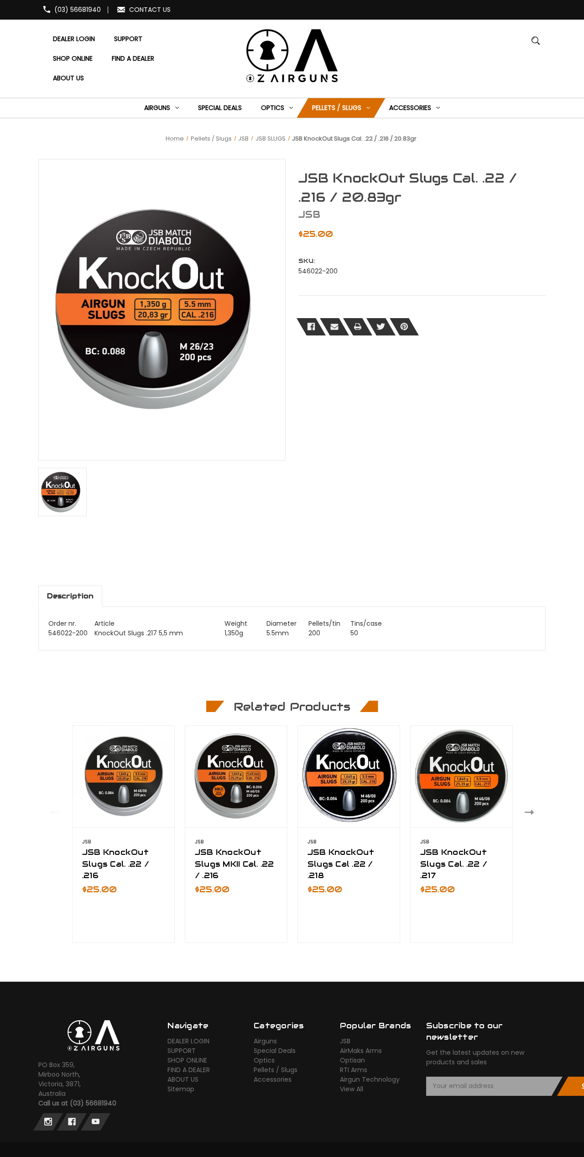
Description (70, 596)
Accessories (273, 1079)
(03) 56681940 (77, 9)
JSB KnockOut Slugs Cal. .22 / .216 (115, 863)
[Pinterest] (404, 326)
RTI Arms (353, 1069)
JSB (345, 1041)
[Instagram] (48, 1121)
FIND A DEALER (188, 1069)
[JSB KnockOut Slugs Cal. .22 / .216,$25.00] (123, 776)
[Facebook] (311, 326)
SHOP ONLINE (187, 1060)
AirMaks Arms (361, 1050)
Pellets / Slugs (275, 1069)
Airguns (265, 1041)
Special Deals (275, 1050)
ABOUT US (182, 1079)
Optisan (352, 1060)
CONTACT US (150, 9)
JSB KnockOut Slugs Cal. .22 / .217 (453, 863)
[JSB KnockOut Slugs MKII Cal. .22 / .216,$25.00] (236, 776)
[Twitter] (381, 326)
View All (351, 1089)
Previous (52, 812)
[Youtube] (95, 1121)
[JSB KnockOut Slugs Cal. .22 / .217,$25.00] (461, 776)
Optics (264, 1060)
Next (531, 812)
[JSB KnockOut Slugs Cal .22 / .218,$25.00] (349, 776)
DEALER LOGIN (188, 1041)
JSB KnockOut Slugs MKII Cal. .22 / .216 (234, 863)
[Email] (334, 326)
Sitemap (180, 1089)
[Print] (357, 326)
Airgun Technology (370, 1079)
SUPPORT (181, 1050)
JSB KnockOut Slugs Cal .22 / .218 (341, 863)
